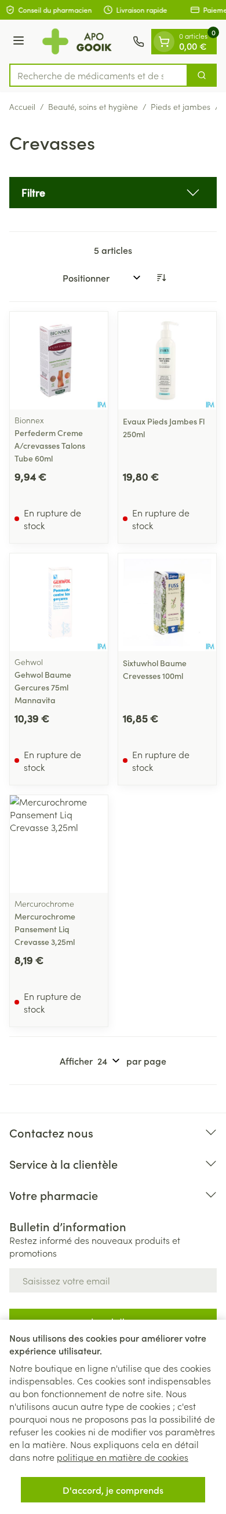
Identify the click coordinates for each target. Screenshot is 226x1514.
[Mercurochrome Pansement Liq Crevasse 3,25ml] (59, 844)
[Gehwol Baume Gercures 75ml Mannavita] (59, 602)
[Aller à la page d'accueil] (80, 41)
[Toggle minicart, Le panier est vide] (164, 41)
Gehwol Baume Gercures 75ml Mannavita (42, 687)
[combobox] (98, 75)
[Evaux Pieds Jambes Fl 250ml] (167, 360)
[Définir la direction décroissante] (161, 277)
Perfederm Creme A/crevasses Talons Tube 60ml (49, 445)
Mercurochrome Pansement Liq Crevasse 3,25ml (44, 928)
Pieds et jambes (180, 106)
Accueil (22, 106)
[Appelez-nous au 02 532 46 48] (138, 41)
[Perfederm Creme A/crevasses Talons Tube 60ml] (59, 360)
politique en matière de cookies (122, 1456)
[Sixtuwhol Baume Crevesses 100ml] (167, 602)
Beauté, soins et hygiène (93, 106)
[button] (113, 192)
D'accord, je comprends (113, 1489)
